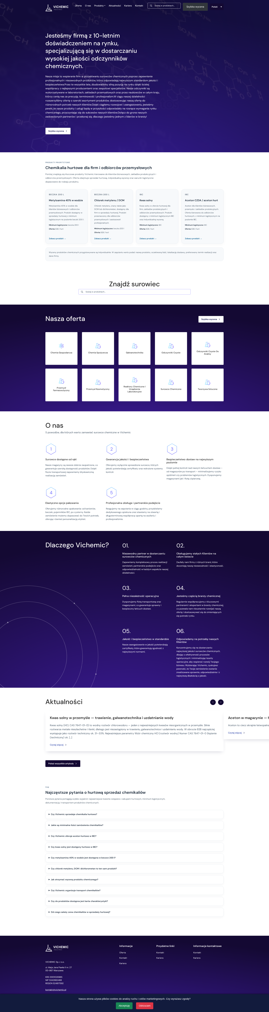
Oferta (78, 5)
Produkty (99, 5)
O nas (88, 5)
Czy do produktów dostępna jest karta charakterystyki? (79, 901)
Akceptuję (124, 1005)
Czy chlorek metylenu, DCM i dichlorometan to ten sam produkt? (84, 868)
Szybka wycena (195, 6)
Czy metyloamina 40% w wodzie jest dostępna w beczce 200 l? (83, 857)
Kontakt (139, 5)
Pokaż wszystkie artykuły (61, 763)
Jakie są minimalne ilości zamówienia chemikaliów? (77, 825)
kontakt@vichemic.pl (55, 989)
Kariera (128, 5)
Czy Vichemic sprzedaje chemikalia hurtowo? (74, 814)
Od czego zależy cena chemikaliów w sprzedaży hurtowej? (80, 912)
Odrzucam (144, 1005)
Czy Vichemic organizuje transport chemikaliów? (75, 890)
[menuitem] (217, 7)
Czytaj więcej (56, 744)
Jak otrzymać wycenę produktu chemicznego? (74, 879)
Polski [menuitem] (215, 6)
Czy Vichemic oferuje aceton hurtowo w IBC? (73, 836)
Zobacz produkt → (57, 238)
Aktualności (115, 5)
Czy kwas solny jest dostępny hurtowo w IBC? (74, 847)
